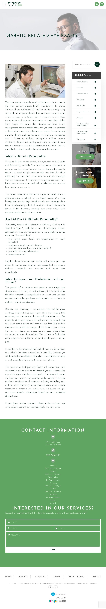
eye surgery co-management (83, 124)
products (80, 118)
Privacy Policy (82, 584)
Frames (56, 577)
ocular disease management (82, 132)
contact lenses (82, 94)
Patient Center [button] (76, 577)
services (80, 88)
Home (8, 577)
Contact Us (85, 181)
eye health (81, 106)
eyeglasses (81, 100)
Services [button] (39, 577)
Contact (96, 577)
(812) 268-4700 (53, 455)
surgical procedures (84, 112)
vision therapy (82, 82)
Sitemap (93, 584)
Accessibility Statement (65, 584)
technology (81, 139)
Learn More (85, 157)
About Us (23, 577)
